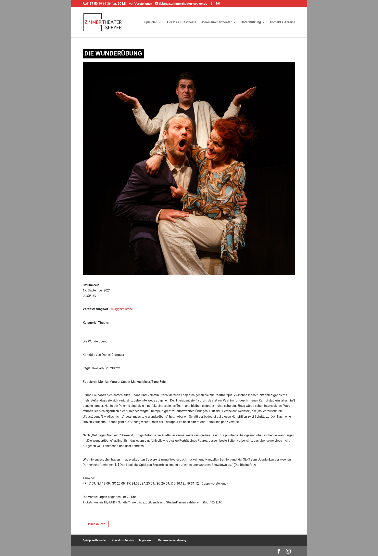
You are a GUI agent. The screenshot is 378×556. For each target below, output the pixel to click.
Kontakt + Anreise (282, 22)
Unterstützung (251, 22)
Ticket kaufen (95, 524)
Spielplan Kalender (95, 540)
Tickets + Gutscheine (181, 22)
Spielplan (151, 22)
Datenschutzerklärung (172, 540)
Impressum (146, 540)
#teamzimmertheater (216, 22)
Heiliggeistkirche (121, 309)
